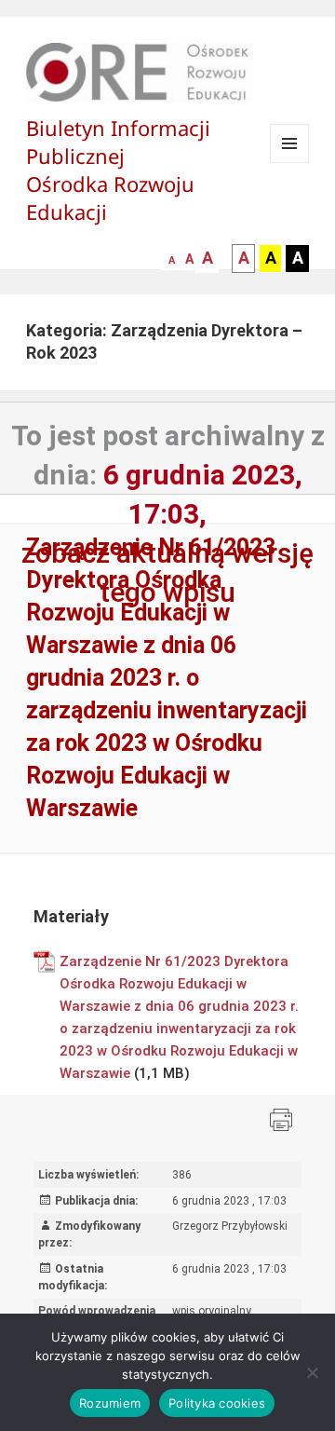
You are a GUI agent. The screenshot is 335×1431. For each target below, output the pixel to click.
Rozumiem (110, 1403)
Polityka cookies (216, 1403)
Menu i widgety (290, 162)
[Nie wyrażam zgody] (311, 1372)
